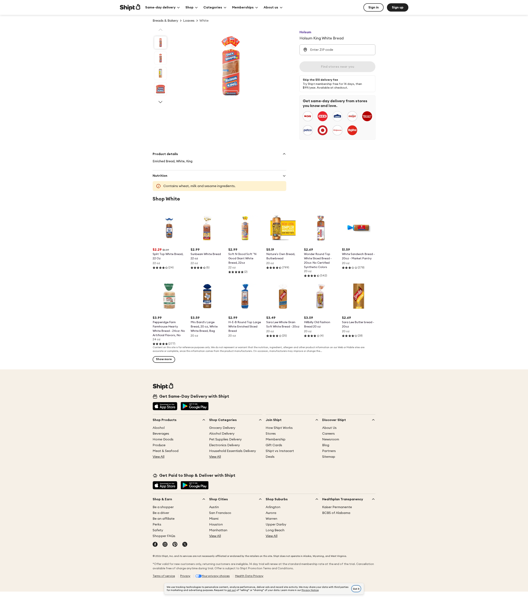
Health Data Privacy (249, 576)
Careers (328, 433)
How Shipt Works (279, 427)
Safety (158, 530)
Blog (325, 445)
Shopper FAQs (164, 536)
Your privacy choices (216, 576)
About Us (329, 427)
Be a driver (161, 513)
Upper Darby (276, 524)
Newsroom (330, 439)
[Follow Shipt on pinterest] (174, 545)
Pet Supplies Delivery (225, 439)
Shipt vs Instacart (280, 451)
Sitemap (328, 456)
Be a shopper (163, 507)
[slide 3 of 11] (160, 73)
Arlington (273, 507)
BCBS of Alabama (336, 513)
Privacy (185, 576)
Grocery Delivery (222, 427)
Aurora (271, 513)
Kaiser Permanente (337, 507)
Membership (275, 439)
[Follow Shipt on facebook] (155, 545)
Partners (329, 451)
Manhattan (218, 530)
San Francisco (220, 513)
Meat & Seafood (165, 451)
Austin (214, 507)
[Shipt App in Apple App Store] (165, 406)
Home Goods (163, 439)
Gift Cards (274, 445)
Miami (213, 518)
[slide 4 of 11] (160, 89)
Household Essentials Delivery (232, 451)
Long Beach (275, 530)
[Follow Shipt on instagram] (165, 545)
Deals (270, 456)
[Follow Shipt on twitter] (184, 545)
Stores (271, 433)
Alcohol (159, 427)
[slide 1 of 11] (160, 42)
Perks (157, 524)
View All (158, 456)
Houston (216, 524)
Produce (159, 445)
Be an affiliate (163, 518)
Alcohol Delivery (222, 433)
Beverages (161, 433)
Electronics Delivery (224, 445)
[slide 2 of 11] (160, 58)
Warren (271, 518)
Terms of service (164, 576)
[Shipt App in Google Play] (195, 406)
